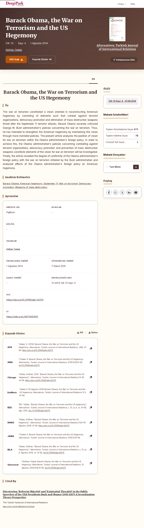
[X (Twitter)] (122, 192)
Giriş (132, 4)
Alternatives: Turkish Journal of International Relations (117, 47)
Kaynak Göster (40, 59)
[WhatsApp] (115, 192)
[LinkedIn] (128, 192)
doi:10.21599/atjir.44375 (29, 365)
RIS (81, 332)
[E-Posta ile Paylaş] (135, 192)
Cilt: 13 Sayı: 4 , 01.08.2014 (122, 101)
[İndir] (136, 167)
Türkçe (121, 4)
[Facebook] (108, 192)
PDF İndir (15, 59)
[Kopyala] (91, 348)
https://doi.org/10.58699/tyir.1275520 (18, 507)
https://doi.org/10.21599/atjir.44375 (24, 299)
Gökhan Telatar (14, 49)
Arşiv (106, 88)
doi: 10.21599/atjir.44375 (39, 411)
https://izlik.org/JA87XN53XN (22, 316)
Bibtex (94, 332)
